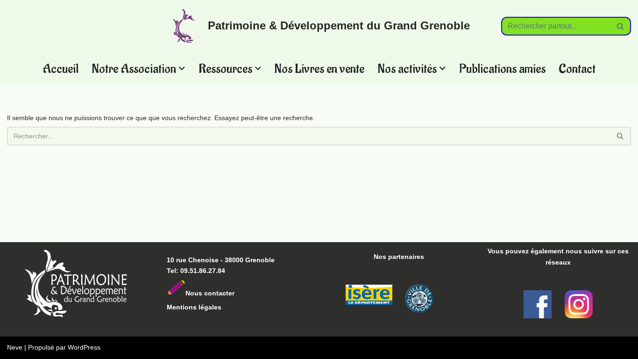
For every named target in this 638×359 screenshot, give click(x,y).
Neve (14, 347)
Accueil (60, 68)
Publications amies (502, 68)
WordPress (84, 347)
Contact (577, 68)
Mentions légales (194, 307)
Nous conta (203, 293)
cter (228, 293)
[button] (181, 68)
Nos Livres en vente (319, 68)
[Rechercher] (620, 26)
